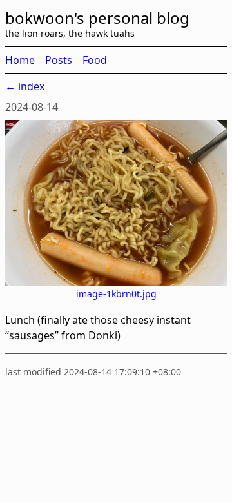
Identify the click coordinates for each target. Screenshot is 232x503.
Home (20, 60)
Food (94, 60)
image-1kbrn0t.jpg (116, 294)
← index (24, 86)
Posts (58, 60)
